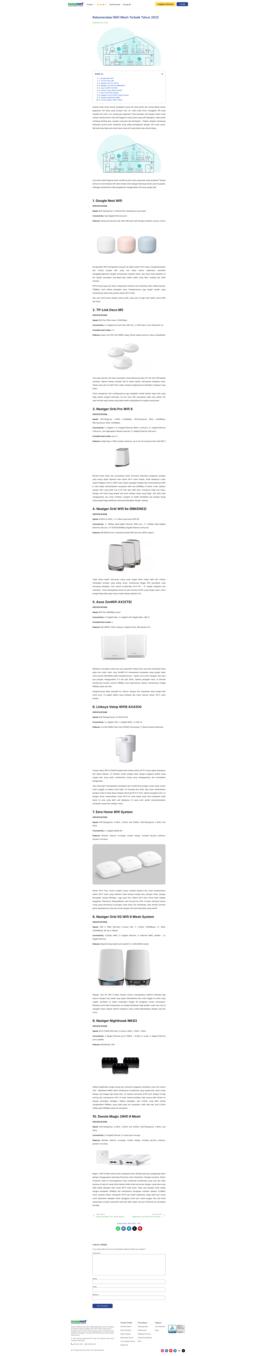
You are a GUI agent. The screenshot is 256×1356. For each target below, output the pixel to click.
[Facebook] (166, 1350)
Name (94, 1278)
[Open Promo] (106, 4)
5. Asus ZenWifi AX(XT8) (108, 88)
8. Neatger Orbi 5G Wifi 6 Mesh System (114, 95)
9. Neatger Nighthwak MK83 (109, 98)
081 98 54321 (91, 1344)
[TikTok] (183, 1350)
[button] (162, 74)
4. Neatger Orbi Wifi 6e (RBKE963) (112, 86)
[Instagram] (162, 1350)
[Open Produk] (94, 4)
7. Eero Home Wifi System (108, 93)
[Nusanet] (76, 4)
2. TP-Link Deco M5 (106, 81)
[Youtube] (170, 1350)
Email (94, 1286)
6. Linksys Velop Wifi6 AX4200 (110, 90)
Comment (96, 1253)
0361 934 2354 (78, 1344)
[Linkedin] (175, 1350)
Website (95, 1294)
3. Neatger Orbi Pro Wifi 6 (109, 83)
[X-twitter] (179, 1350)
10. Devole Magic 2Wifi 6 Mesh (110, 100)
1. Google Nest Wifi (106, 78)
